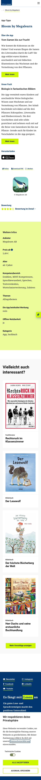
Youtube (9, 689)
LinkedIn (28, 684)
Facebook (9, 684)
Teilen (6, 169)
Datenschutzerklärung (20, 741)
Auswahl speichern (20, 771)
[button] (9, 74)
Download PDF (18, 169)
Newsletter (10, 679)
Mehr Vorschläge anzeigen (21, 645)
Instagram (28, 679)
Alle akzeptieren (20, 762)
